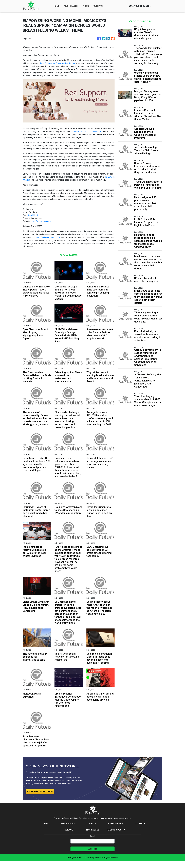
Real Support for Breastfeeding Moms (57, 63)
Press (92, 823)
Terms (44, 823)
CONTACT (98, 6)
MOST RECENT (71, 6)
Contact (140, 823)
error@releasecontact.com (48, 237)
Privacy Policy (69, 823)
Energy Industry (116, 830)
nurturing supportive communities (86, 131)
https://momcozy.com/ (41, 221)
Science (69, 830)
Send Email (33, 215)
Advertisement (116, 823)
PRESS (86, 6)
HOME (56, 6)
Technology (92, 830)
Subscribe (92, 849)
